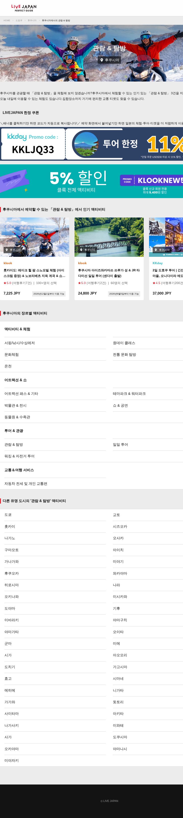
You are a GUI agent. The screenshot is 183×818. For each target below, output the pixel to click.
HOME (7, 20)
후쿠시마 (32, 20)
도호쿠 (19, 20)
